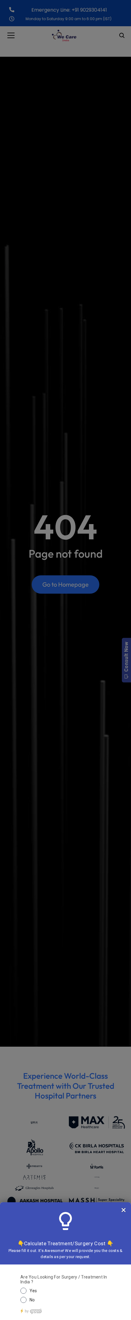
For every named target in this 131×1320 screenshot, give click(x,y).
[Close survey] (123, 1209)
